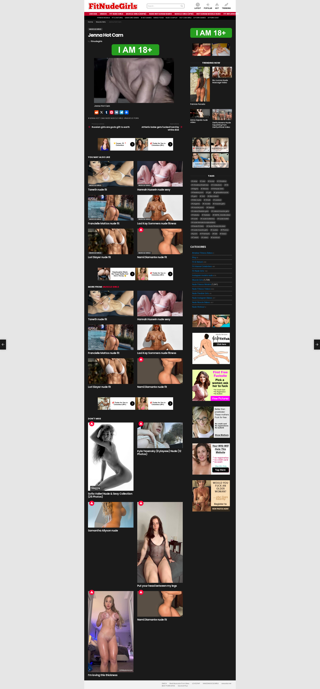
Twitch (195, 237)
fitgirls (195, 189)
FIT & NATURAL (117, 17)
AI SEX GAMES (146, 17)
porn (195, 233)
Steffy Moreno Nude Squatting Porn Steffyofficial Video (221, 124)
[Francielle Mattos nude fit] (111, 208)
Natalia (196, 215)
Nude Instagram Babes (203, 298)
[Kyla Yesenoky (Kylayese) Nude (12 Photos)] (160, 435)
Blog (195, 257)
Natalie (207, 215)
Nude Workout (199, 307)
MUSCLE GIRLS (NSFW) (136, 14)
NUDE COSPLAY (172, 17)
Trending (226, 8)
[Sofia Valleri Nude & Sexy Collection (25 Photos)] (111, 457)
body (212, 181)
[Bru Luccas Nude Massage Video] (222, 72)
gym (195, 196)
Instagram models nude (204, 275)
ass (203, 181)
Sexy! (224, 233)
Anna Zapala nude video (199, 121)
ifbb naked (214, 196)
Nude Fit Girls (198, 226)
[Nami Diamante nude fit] (160, 241)
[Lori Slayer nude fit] (111, 241)
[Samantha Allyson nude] (111, 515)
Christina (222, 181)
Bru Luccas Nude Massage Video (220, 81)
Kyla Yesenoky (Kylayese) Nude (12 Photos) (159, 452)
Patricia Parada (197, 104)
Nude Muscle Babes (202, 302)
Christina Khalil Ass (200, 185)
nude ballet (223, 219)
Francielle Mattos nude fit (103, 223)
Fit (227, 185)
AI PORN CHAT (213, 17)
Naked (211, 207)
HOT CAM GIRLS (185, 17)
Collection (217, 185)
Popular (208, 8)
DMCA (164, 684)
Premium (206, 233)
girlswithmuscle (222, 192)
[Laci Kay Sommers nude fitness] (160, 208)
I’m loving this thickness (103, 675)
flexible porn (198, 192)
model (207, 204)
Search (181, 6)
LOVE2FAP (196, 684)
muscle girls (220, 204)
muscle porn (132, 118)
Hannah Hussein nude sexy (153, 189)
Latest (197, 8)
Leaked (218, 200)
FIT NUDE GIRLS (116, 14)
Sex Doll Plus (183, 686)
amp (195, 181)
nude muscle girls (200, 230)
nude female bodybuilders (204, 222)
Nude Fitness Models (216, 226)
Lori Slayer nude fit (99, 257)
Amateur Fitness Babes (203, 253)
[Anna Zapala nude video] (200, 113)
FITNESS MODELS (103, 17)
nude (195, 219)
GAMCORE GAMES (132, 17)
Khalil (208, 200)
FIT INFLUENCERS (231, 14)
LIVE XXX (93, 14)
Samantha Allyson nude (103, 530)
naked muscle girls (221, 211)
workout (216, 237)
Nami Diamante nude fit (152, 257)
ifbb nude (197, 200)
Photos (225, 230)
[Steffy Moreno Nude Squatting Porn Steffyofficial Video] (222, 114)
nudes (215, 230)
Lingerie (196, 204)
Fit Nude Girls (218, 189)
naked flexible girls (200, 211)
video (205, 237)
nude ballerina (208, 219)
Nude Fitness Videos (203, 289)
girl (209, 192)
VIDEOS (103, 14)
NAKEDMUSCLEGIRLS (211, 684)
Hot (217, 8)
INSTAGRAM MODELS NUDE (208, 14)
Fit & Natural (199, 262)
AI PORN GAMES (199, 17)
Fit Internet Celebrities (203, 266)
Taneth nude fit (97, 189)
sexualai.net (226, 684)
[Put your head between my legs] (160, 542)
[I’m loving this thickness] (111, 631)
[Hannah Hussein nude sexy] (160, 174)
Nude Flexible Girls (201, 293)
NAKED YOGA (159, 17)
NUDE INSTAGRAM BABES (160, 14)
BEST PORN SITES (168, 686)
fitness (205, 189)
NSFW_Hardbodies (222, 215)
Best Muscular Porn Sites (179, 684)
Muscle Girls (95, 185)
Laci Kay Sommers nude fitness (156, 223)
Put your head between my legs (157, 586)
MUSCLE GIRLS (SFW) (184, 14)
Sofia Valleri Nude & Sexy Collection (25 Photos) (110, 495)
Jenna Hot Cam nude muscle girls (106, 118)
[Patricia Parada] (200, 84)
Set (215, 233)
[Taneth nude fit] (111, 174)
